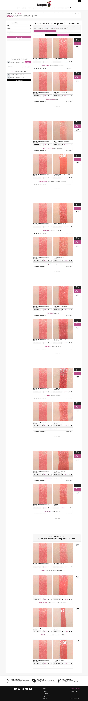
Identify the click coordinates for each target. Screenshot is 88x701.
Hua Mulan (57, 471)
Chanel (62, 257)
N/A (56, 507)
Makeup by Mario (65, 174)
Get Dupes (27, 62)
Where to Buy (37, 62)
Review (45, 31)
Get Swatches (19, 80)
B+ (62, 178)
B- (60, 508)
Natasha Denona (45, 58)
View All (19, 13)
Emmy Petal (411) (58, 141)
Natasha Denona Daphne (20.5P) (51, 27)
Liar (55, 422)
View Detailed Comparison (39, 68)
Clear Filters (19, 40)
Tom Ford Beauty (63, 306)
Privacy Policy (46, 695)
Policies (45, 691)
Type (8, 25)
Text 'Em (56, 628)
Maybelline (61, 660)
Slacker (56, 563)
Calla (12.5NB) (57, 92)
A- (42, 62)
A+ (62, 631)
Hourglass (61, 388)
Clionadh (9, 15)
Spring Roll (57, 223)
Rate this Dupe (69, 68)
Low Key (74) (57, 504)
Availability (10, 31)
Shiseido (64, 596)
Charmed (56, 660)
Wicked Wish (57, 58)
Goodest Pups (74, 691)
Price (8, 34)
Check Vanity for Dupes (69, 31)
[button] (18, 8)
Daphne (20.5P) (37, 58)
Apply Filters (19, 37)
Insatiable (56, 306)
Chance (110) (57, 257)
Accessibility (46, 698)
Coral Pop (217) (57, 596)
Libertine (56, 339)
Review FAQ (45, 693)
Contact (45, 690)
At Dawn (56, 388)
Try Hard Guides (75, 690)
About (44, 688)
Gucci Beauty (65, 141)
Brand (8, 28)
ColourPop (10, 16)
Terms (44, 696)
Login (79, 1)
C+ (62, 62)
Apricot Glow (57, 174)
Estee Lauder (63, 58)
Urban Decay (59, 422)
